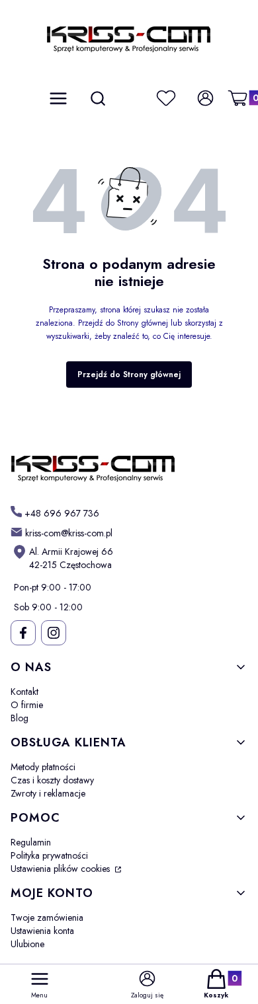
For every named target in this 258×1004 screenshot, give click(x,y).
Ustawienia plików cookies (61, 868)
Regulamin (31, 842)
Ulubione (27, 943)
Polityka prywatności (49, 855)
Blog (19, 718)
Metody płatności (43, 766)
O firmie (27, 704)
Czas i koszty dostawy (52, 780)
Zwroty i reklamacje (48, 793)
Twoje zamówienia (47, 917)
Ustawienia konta (42, 930)
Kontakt (24, 691)
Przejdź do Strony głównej (129, 374)
